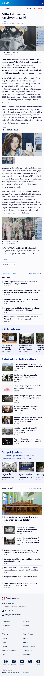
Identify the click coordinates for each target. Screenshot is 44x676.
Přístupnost (25, 672)
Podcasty (5, 638)
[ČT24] (6, 3)
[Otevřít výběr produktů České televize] (41, 3)
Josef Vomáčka (6, 21)
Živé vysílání (6, 626)
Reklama (26, 626)
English (4, 672)
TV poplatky (6, 630)
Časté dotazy (27, 650)
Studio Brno (27, 630)
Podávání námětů (29, 646)
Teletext (5, 634)
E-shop (4, 646)
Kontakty (26, 655)
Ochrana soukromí (14, 672)
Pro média (26, 621)
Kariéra (25, 642)
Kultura (5, 264)
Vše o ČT (4, 655)
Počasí (4, 642)
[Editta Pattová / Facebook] (22, 38)
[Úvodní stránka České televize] (10, 598)
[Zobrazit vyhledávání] (37, 3)
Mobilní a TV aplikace (9, 650)
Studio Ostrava (28, 634)
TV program (6, 621)
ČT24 (13, 264)
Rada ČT (26, 638)
